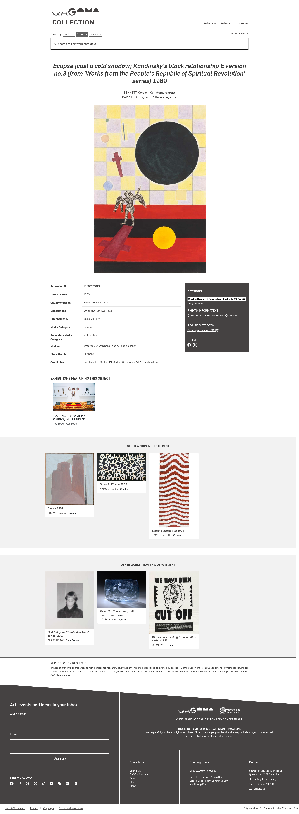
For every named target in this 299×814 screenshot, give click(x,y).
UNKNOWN (158, 645)
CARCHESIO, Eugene (135, 97)
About (133, 785)
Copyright (48, 808)
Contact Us (259, 788)
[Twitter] (195, 345)
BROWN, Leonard (57, 512)
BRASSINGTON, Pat (58, 640)
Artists (225, 23)
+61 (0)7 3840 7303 (264, 783)
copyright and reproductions (224, 671)
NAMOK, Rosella (109, 488)
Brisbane (89, 354)
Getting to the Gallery (265, 779)
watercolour (91, 335)
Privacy (34, 808)
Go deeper (241, 23)
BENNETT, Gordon (135, 92)
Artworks (210, 23)
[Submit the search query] (52, 43)
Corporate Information (71, 808)
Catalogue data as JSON (201, 330)
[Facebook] (189, 345)
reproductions (171, 671)
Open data (135, 770)
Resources (95, 34)
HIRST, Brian (107, 615)
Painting (88, 327)
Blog (132, 781)
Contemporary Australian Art (100, 310)
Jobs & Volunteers (15, 808)
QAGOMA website (139, 774)
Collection (73, 22)
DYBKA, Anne (107, 619)
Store (132, 778)
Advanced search (239, 33)
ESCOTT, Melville (161, 535)
